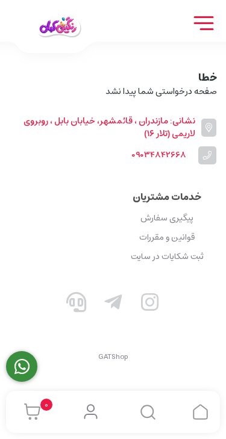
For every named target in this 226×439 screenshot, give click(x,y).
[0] (29, 411)
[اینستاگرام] (149, 304)
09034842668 (158, 155)
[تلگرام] (113, 304)
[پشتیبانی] (76, 304)
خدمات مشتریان (167, 196)
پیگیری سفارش (166, 218)
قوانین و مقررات (167, 237)
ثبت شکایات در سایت (167, 256)
